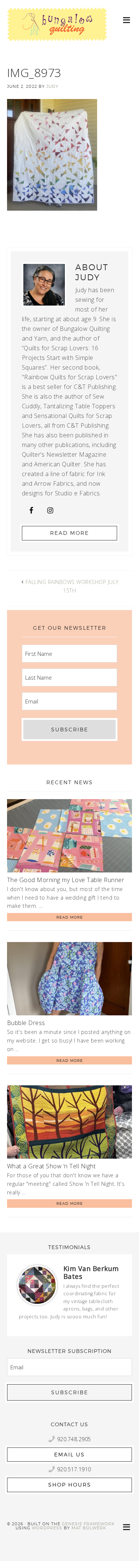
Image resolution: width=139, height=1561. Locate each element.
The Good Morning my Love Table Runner (66, 880)
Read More (69, 533)
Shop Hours (69, 1484)
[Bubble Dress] (69, 980)
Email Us (69, 1454)
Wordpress (47, 1527)
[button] (127, 19)
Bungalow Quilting (57, 32)
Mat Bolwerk (89, 1527)
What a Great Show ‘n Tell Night (51, 1166)
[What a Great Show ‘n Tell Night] (69, 1123)
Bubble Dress (26, 1023)
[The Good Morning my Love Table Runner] (69, 837)
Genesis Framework (88, 1523)
